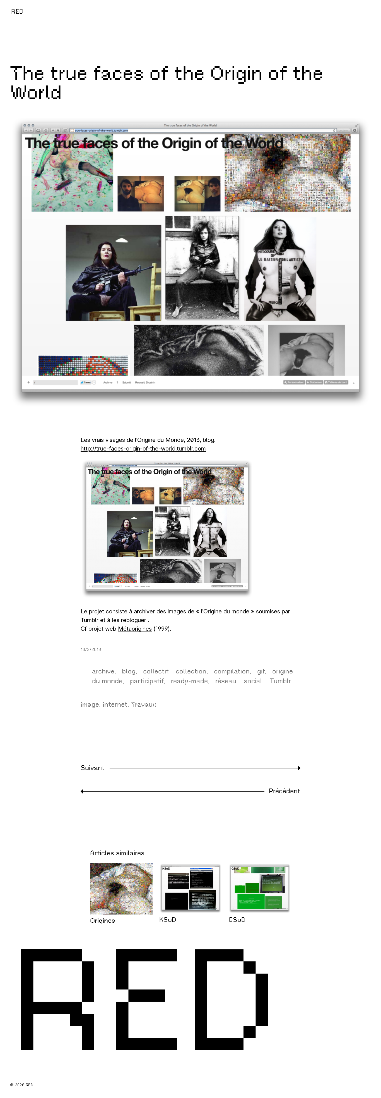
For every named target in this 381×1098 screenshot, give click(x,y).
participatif (146, 681)
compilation (232, 671)
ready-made (189, 681)
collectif (155, 671)
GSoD (236, 920)
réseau (225, 681)
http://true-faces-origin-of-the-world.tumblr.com (143, 448)
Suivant (93, 768)
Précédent (284, 791)
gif (261, 671)
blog (129, 671)
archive (103, 671)
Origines (102, 920)
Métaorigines (135, 628)
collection (191, 671)
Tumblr (280, 681)
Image (90, 704)
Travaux (143, 704)
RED (17, 11)
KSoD (167, 920)
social (253, 681)
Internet (115, 704)
